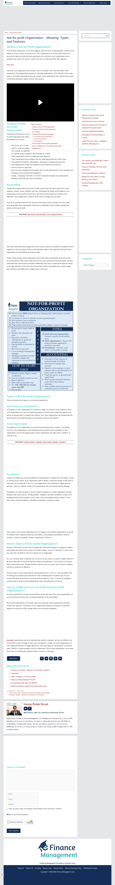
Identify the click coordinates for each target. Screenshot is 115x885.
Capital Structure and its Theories (93, 121)
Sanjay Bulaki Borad (36, 704)
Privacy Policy (58, 868)
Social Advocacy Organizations (43, 136)
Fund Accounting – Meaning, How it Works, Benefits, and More (45, 442)
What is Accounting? (30, 3)
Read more (10, 65)
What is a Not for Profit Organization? (44, 127)
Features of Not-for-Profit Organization (44, 129)
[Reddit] (55, 658)
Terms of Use (47, 868)
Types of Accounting (44, 3)
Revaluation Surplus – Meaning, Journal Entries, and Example (26, 694)
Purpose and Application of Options (93, 173)
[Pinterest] (51, 658)
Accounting (36, 132)
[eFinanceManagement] (8, 3)
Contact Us (29, 868)
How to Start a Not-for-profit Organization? (45, 143)
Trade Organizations (41, 139)
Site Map (38, 868)
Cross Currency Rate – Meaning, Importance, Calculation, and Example (29, 692)
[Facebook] (42, 658)
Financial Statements (89, 3)
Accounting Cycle (59, 3)
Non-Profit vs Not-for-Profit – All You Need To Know (44, 214)
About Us (21, 868)
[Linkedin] (46, 658)
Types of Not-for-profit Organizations (43, 134)
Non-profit (10, 640)
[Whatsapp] (60, 658)
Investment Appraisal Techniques (93, 131)
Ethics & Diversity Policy (73, 868)
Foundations (38, 141)
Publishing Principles (90, 868)
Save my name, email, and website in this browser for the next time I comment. (35, 809)
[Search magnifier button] (107, 35)
